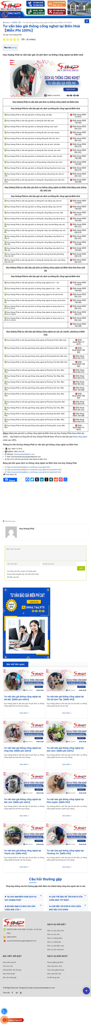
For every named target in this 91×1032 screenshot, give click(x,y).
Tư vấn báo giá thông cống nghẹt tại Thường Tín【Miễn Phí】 (65, 852)
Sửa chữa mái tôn (9, 962)
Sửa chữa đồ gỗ (9, 974)
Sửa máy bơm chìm (54, 966)
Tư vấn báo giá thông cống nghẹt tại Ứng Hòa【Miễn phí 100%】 (22, 749)
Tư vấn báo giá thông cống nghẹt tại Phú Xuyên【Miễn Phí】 (65, 800)
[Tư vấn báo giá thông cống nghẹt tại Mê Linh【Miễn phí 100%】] (24, 784)
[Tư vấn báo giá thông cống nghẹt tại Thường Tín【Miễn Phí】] (66, 835)
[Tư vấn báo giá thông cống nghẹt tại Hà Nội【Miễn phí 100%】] (24, 681)
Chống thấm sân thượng (12, 970)
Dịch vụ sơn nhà (53, 934)
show (14, 48)
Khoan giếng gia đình (55, 962)
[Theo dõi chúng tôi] (13, 992)
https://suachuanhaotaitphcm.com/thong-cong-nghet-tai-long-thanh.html (34, 472)
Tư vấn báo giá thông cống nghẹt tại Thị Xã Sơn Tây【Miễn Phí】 (65, 698)
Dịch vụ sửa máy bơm (55, 949)
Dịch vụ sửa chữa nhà (55, 930)
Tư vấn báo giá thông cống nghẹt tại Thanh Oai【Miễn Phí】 (22, 852)
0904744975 (11, 937)
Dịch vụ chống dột (54, 942)
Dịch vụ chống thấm (54, 938)
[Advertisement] (45, 500)
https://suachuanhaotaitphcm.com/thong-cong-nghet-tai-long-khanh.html (34, 469)
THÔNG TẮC (16, 22)
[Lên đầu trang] (86, 990)
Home (7, 22)
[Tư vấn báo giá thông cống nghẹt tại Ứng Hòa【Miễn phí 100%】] (24, 732)
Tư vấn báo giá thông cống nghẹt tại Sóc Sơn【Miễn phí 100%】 (65, 749)
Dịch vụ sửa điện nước (55, 946)
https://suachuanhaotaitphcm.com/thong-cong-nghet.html (28, 467)
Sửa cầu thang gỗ (9, 977)
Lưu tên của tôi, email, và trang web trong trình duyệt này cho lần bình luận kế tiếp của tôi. (23, 574)
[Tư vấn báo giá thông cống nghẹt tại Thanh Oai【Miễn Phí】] (24, 835)
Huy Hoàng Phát (26, 529)
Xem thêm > (24, 713)
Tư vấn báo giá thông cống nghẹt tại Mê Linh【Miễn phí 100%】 (22, 800)
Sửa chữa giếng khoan (55, 970)
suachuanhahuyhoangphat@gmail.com (21, 941)
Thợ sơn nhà (8, 966)
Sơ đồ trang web (53, 977)
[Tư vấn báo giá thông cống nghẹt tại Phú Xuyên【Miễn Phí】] (66, 784)
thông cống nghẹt (80, 437)
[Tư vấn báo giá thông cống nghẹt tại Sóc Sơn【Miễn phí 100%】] (66, 732)
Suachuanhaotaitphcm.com (24, 454)
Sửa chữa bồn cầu (54, 974)
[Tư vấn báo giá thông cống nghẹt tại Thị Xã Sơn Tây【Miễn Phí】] (66, 681)
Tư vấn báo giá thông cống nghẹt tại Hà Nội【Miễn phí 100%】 (22, 698)
